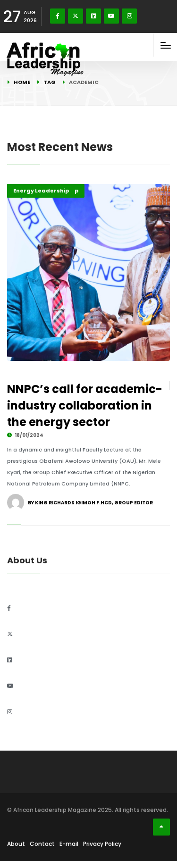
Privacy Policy (102, 844)
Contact (42, 844)
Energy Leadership (41, 190)
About (16, 844)
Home (22, 82)
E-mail (68, 844)
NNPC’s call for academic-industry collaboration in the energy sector (84, 405)
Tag (49, 82)
